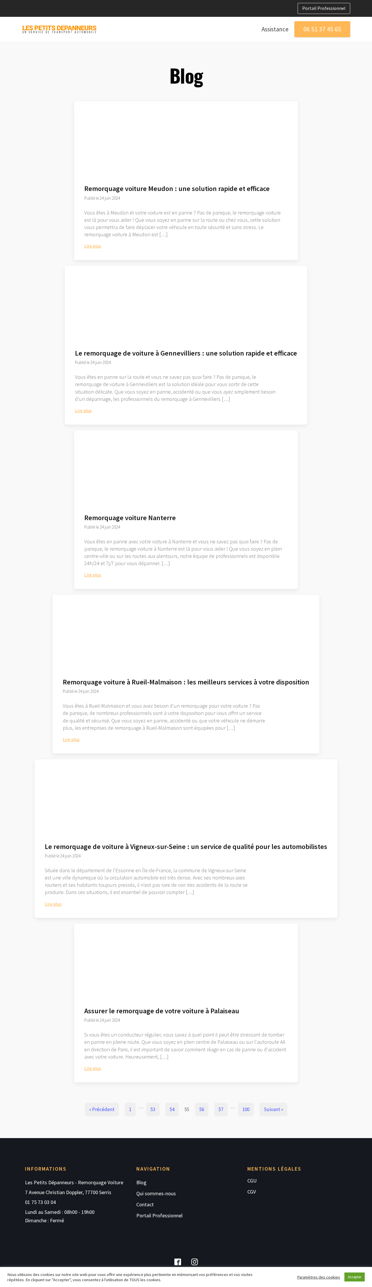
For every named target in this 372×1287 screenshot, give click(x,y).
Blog (141, 1182)
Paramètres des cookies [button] (318, 1277)
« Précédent (102, 1109)
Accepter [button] (354, 1277)
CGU (252, 1180)
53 (153, 1109)
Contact (145, 1204)
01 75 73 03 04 (40, 1202)
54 (172, 1109)
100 (245, 1109)
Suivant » (273, 1109)
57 (221, 1109)
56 (201, 1109)
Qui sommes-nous (156, 1193)
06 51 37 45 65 (322, 29)
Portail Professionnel (324, 8)
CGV (251, 1191)
